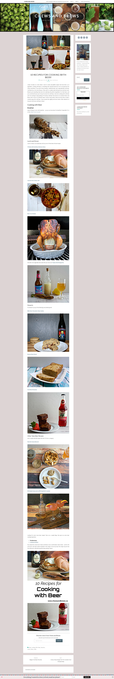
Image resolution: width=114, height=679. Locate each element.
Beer (30, 647)
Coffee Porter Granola (35, 112)
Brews (77, 1)
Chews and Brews (29, 1)
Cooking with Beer (36, 647)
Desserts (43, 647)
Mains (32, 649)
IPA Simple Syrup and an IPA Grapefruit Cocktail (38, 491)
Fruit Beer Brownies (32, 389)
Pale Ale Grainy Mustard (33, 441)
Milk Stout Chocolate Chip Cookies (35, 311)
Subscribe (59, 640)
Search (78, 77)
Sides (35, 649)
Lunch (28, 649)
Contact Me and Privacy (85, 1)
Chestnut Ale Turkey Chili (33, 180)
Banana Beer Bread (32, 354)
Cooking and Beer (34, 542)
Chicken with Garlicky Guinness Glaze (36, 147)
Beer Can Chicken (31, 213)
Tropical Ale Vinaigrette (58, 262)
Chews (71, 1)
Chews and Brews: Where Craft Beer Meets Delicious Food (57, 1)
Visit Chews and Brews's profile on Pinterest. (83, 112)
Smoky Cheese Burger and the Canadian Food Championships (61, 659)
